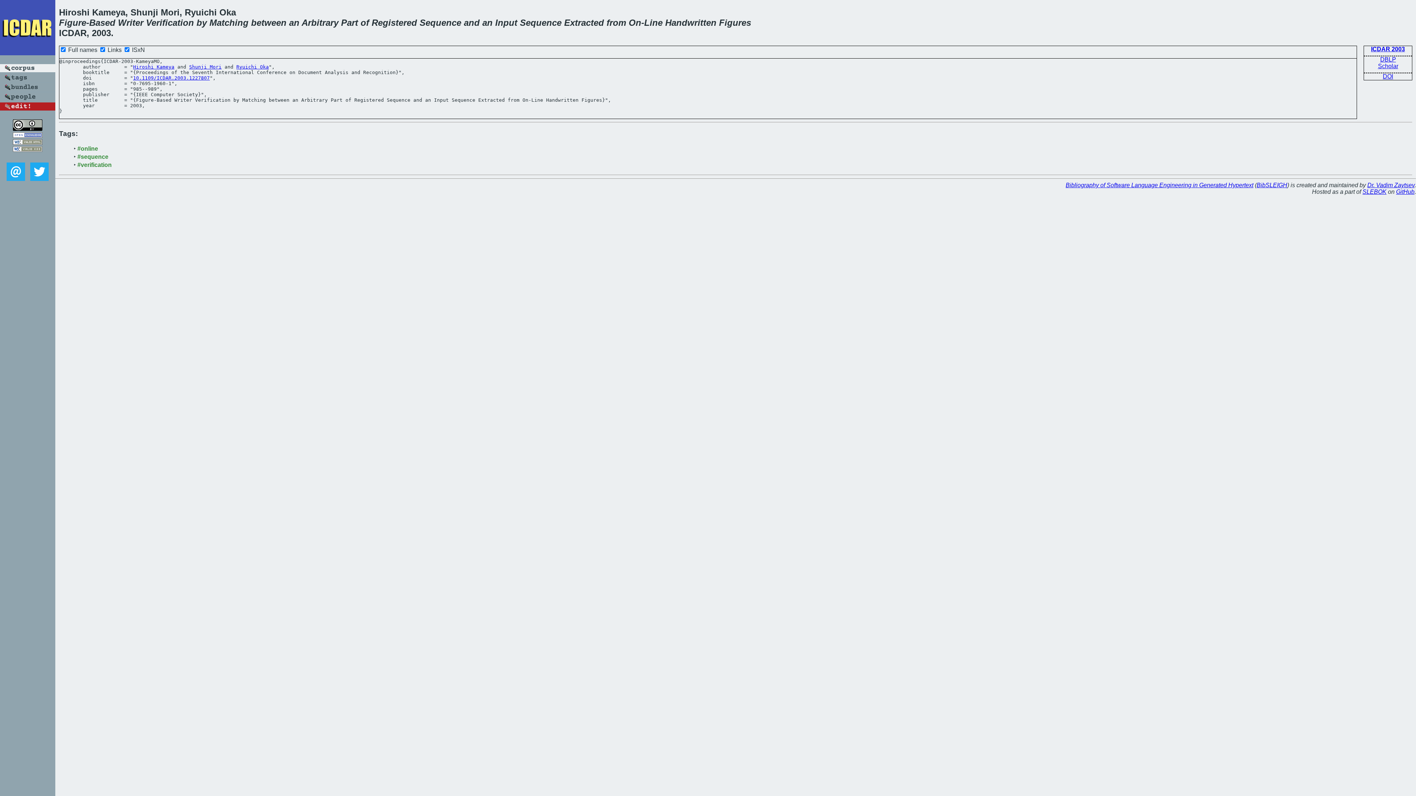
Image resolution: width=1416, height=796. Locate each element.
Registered (394, 23)
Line (653, 23)
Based (102, 23)
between (269, 23)
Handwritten (690, 23)
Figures (735, 23)
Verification (170, 23)
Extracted (584, 23)
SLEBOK (1374, 192)
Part (349, 23)
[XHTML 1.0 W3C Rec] (27, 143)
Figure (72, 23)
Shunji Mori (205, 67)
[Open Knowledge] (27, 136)
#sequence (92, 157)
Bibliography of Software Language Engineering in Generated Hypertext (1159, 185)
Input (506, 23)
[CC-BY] (27, 129)
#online (87, 149)
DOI (1388, 76)
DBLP (1388, 59)
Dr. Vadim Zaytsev (1391, 185)
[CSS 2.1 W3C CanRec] (27, 157)
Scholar (1388, 66)
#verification (94, 165)
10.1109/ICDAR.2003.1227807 (171, 78)
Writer (130, 23)
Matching (229, 23)
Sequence (440, 23)
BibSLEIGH (1272, 185)
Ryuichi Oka (252, 67)
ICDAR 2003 (1388, 49)
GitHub (1405, 192)
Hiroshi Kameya (153, 67)
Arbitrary (320, 23)
